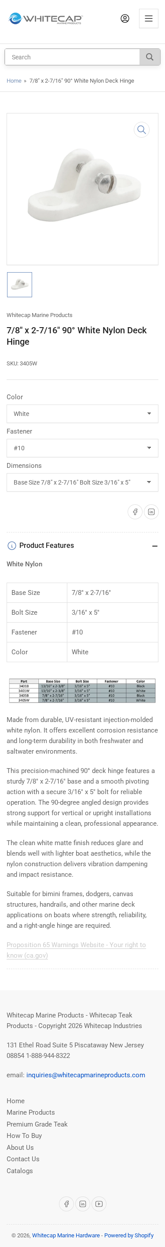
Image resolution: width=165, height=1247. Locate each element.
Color (15, 397)
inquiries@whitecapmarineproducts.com (85, 1075)
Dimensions (24, 466)
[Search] (149, 57)
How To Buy (24, 1136)
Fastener (19, 431)
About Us (20, 1148)
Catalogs (20, 1171)
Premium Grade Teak (37, 1124)
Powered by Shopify (129, 1235)
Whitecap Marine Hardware (66, 1235)
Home (14, 80)
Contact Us (23, 1159)
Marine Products (31, 1112)
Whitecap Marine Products (40, 315)
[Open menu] (148, 18)
